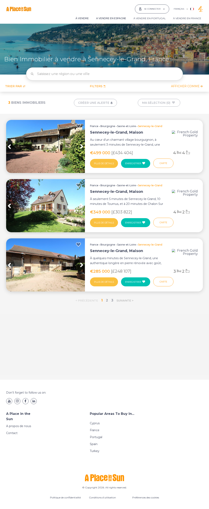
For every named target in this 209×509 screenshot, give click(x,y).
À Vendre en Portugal (149, 18)
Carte (163, 163)
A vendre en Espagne (111, 18)
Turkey (94, 451)
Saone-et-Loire (126, 126)
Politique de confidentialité (65, 497)
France (94, 126)
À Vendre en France (187, 18)
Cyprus (95, 423)
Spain (94, 444)
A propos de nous (18, 426)
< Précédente (87, 300)
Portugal (96, 437)
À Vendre (82, 18)
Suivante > (125, 300)
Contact (12, 433)
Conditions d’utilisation (102, 497)
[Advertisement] (104, 342)
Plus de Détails (104, 163)
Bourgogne (107, 126)
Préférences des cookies (145, 497)
